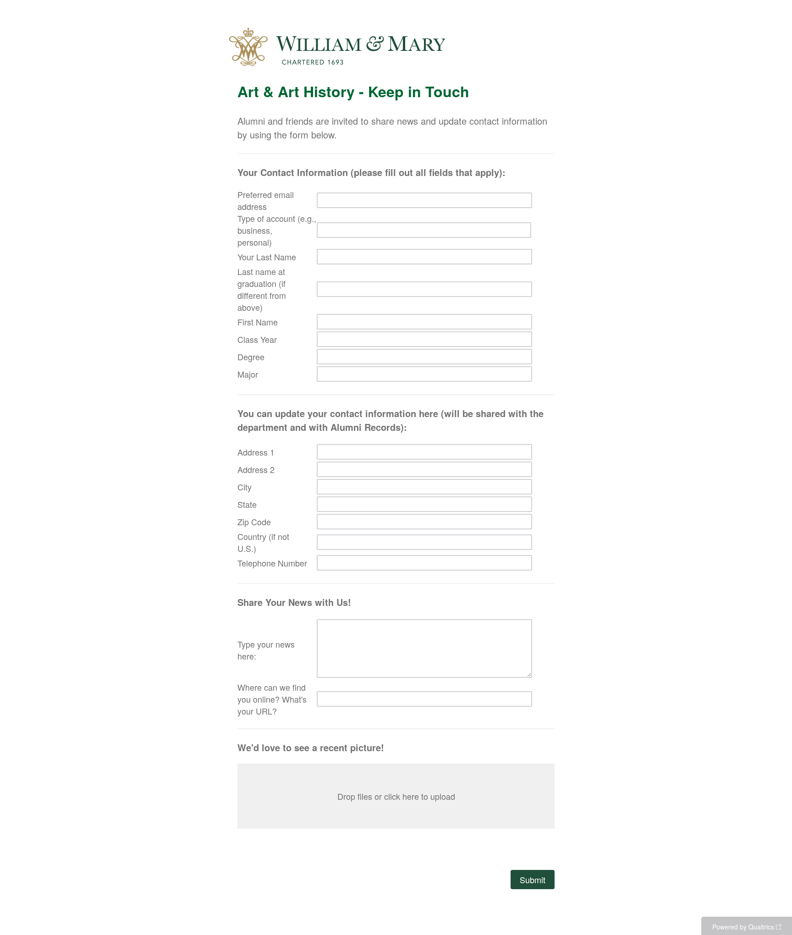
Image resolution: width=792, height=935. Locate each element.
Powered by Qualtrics (743, 926)
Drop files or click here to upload (396, 796)
